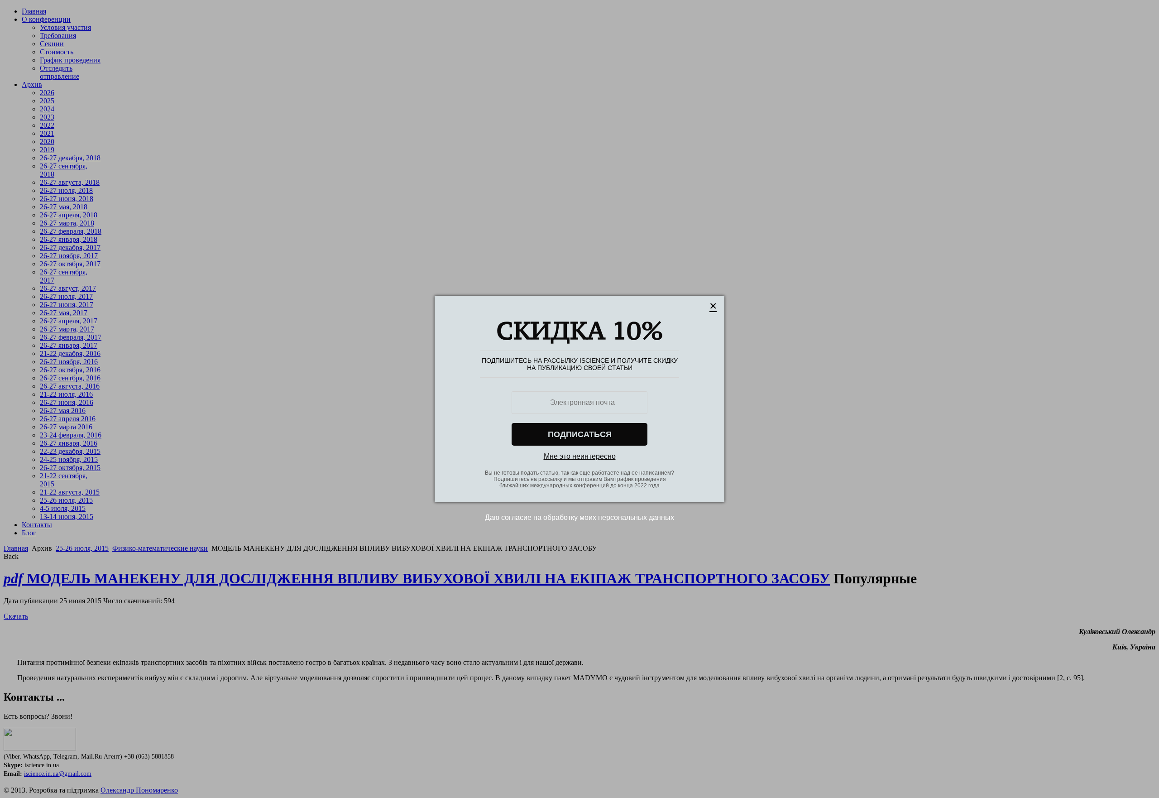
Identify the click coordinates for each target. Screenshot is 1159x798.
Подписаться (580, 434)
